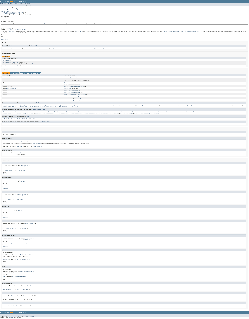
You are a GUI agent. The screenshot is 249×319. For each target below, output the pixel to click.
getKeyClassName (102, 111)
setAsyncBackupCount (189, 105)
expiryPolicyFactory (35, 48)
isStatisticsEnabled (74, 48)
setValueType (147, 113)
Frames (15, 3)
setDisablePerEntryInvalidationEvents (213, 105)
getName (76, 105)
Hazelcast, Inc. (11, 317)
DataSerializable (18, 23)
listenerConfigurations (102, 48)
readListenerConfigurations (70, 94)
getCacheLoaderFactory (56, 111)
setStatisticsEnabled (114, 113)
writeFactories (67, 96)
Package (7, 1)
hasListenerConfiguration (151, 111)
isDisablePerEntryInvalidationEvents (169, 105)
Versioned (40, 23)
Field (10, 5)
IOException (23, 166)
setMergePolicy (15, 106)
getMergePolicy (69, 105)
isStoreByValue (83, 48)
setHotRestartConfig (40, 113)
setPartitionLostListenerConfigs (33, 106)
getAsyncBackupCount (22, 105)
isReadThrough (64, 48)
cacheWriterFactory (17, 48)
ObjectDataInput (75, 90)
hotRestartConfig (45, 48)
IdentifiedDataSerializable (30, 23)
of (64, 88)
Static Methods (15, 73)
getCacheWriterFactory (68, 111)
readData (181, 105)
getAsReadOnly (13, 105)
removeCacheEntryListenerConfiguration (214, 111)
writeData (76, 106)
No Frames (20, 3)
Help (29, 1)
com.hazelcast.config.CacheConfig (13, 13)
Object (27, 116)
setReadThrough (104, 113)
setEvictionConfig (228, 105)
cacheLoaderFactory (7, 48)
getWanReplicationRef (149, 105)
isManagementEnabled (55, 48)
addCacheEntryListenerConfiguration (11, 111)
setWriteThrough (155, 113)
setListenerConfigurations (67, 113)
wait (27, 118)
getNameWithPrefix (83, 105)
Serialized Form (5, 39)
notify (18, 118)
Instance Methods (24, 73)
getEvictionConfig (41, 105)
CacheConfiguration (6, 23)
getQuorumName (121, 105)
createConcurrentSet (26, 111)
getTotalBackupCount (130, 105)
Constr (13, 5)
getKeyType (110, 111)
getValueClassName (132, 111)
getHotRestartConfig (92, 111)
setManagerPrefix (7, 106)
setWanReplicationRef (62, 106)
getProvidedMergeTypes (111, 105)
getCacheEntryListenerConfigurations (41, 111)
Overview (2, 1)
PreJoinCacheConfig (7, 60)
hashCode (157, 105)
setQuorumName (45, 106)
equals (7, 105)
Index (26, 1)
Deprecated (21, 1)
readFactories (67, 90)
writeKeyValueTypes (68, 98)
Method (17, 5)
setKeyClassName (50, 113)
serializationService (114, 48)
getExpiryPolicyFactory (81, 111)
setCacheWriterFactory (8, 113)
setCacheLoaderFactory (230, 111)
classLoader (26, 48)
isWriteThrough (91, 48)
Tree (17, 1)
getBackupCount (32, 105)
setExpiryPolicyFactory (28, 113)
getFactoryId (67, 79)
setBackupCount (199, 105)
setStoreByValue (124, 113)
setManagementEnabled (94, 113)
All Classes (27, 3)
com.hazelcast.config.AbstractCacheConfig (13, 12)
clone (4, 118)
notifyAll (23, 118)
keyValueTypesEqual (68, 86)
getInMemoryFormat (51, 105)
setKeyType (57, 113)
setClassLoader (18, 113)
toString (70, 106)
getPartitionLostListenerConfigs (97, 105)
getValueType (140, 111)
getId (65, 82)
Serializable (62, 23)
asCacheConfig (67, 77)
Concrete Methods (36, 73)
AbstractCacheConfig (37, 45)
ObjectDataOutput (76, 96)
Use (14, 1)
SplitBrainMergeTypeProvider (51, 23)
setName (22, 106)
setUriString (53, 106)
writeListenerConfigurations (71, 100)
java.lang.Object (5, 11)
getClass (13, 118)
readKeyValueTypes (68, 92)
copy (4, 105)
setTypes (131, 113)
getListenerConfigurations (120, 111)
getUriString (139, 105)
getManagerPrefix (60, 105)
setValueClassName (138, 113)
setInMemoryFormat (237, 105)
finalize (8, 118)
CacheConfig (8, 28)
